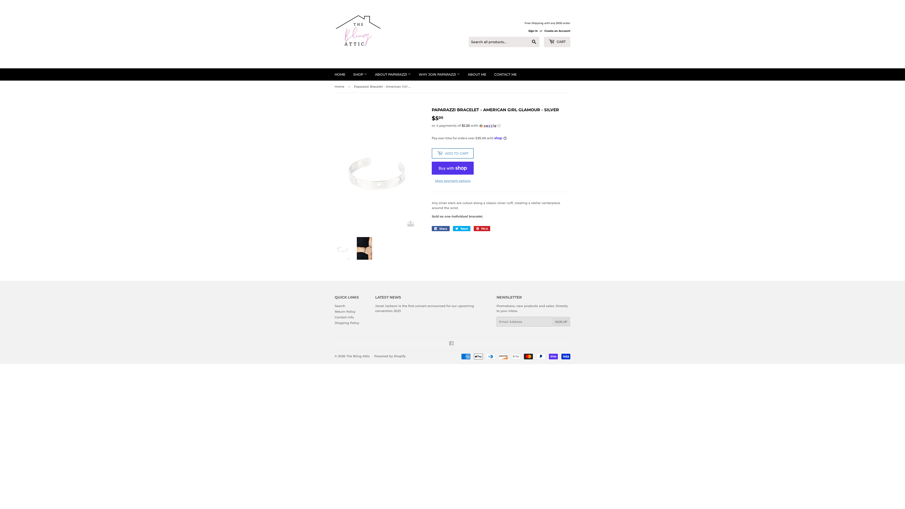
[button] (501, 125)
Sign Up (561, 322)
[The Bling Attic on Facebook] (451, 344)
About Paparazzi (391, 74)
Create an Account (557, 31)
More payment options (453, 181)
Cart (561, 42)
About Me (477, 74)
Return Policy (345, 311)
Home (340, 74)
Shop (358, 74)
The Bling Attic (358, 356)
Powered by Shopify (390, 356)
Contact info (344, 317)
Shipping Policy (347, 323)
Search (340, 306)
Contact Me (505, 74)
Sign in (533, 31)
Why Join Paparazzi (438, 74)
